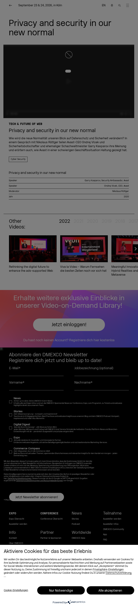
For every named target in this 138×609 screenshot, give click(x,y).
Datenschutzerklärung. (119, 572)
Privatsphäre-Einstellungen (108, 569)
